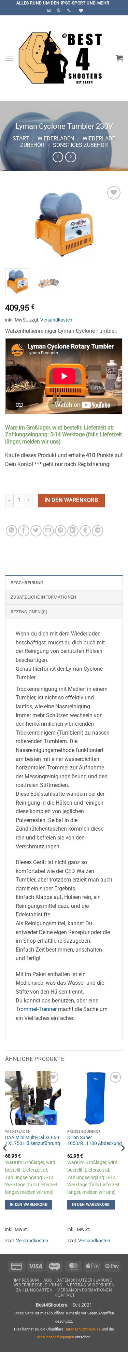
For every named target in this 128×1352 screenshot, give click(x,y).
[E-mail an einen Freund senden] (48, 530)
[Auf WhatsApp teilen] (11, 530)
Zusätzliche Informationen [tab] (43, 597)
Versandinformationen (84, 1290)
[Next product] (58, 157)
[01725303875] (69, 10)
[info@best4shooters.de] (49, 10)
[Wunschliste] (80, 10)
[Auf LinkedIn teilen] (73, 530)
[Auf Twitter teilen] (36, 530)
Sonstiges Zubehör (80, 145)
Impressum (26, 1280)
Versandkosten (56, 320)
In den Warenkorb (71, 500)
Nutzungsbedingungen (55, 1337)
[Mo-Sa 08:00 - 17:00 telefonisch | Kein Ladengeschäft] (59, 10)
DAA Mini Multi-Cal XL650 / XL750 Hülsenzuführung (32, 1140)
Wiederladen (56, 138)
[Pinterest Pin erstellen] (60, 530)
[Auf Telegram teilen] (97, 530)
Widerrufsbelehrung (37, 1285)
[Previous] (16, 224)
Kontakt (65, 1295)
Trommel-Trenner (36, 1009)
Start (21, 138)
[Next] (112, 224)
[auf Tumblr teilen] (85, 530)
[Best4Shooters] (64, 58)
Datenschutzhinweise (83, 1329)
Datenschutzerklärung (84, 1280)
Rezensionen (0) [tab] (29, 611)
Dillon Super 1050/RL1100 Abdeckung (94, 1140)
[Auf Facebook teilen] (23, 530)
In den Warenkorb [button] (28, 1204)
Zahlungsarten (34, 1290)
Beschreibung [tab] (27, 582)
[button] (9, 58)
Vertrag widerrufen (91, 1285)
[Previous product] (70, 157)
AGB (47, 1280)
